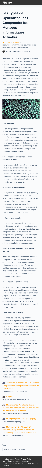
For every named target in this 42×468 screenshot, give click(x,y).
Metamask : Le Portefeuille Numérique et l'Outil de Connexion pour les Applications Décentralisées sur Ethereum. (20, 408)
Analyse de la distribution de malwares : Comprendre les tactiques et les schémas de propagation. (20, 385)
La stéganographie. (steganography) (21, 419)
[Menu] (39, 3)
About (17, 459)
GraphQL (9, 397)
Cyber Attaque (10, 449)
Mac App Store (14, 461)
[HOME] (3, 43)
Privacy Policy (26, 459)
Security (27, 51)
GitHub (5, 461)
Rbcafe (7, 2)
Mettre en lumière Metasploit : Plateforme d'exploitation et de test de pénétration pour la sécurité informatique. (19, 430)
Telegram (25, 461)
